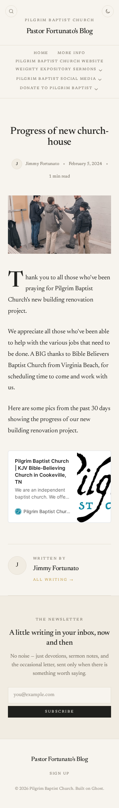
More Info (71, 53)
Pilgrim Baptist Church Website (60, 61)
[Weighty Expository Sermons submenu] (100, 70)
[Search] (11, 11)
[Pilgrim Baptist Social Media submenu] (100, 79)
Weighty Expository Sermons (56, 69)
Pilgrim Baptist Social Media (56, 79)
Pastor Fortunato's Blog (59, 31)
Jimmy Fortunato (56, 568)
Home (41, 53)
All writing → (53, 580)
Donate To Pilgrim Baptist (56, 88)
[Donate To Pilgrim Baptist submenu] (96, 89)
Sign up (59, 774)
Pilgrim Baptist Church (59, 20)
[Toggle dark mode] (108, 11)
